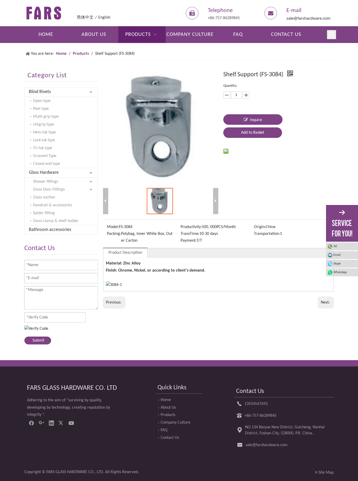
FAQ (164, 430)
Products (168, 415)
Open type (42, 101)
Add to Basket (252, 133)
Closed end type (46, 164)
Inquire (256, 120)
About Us (168, 408)
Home (166, 400)
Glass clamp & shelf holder (56, 221)
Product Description (125, 253)
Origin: (260, 227)
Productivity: (191, 227)
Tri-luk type (42, 148)
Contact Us (170, 438)
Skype (337, 263)
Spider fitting (44, 213)
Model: (113, 227)
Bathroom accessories (50, 229)
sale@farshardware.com (308, 18)
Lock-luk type (44, 140)
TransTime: (190, 234)
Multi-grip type (46, 117)
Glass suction (44, 197)
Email (337, 255)
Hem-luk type (44, 132)
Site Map (326, 473)
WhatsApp (340, 272)
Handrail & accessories (52, 205)
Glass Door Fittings (49, 189)
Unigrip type (43, 124)
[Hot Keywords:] (331, 34)
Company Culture (175, 422)
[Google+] (41, 423)
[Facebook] (31, 423)
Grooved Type (44, 156)
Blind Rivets (40, 91)
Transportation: (267, 234)
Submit (38, 340)
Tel (335, 246)
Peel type (41, 109)
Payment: (189, 241)
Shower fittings (45, 182)
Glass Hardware (44, 172)
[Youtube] (71, 423)
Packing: (114, 234)
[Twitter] (61, 423)
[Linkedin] (51, 423)
